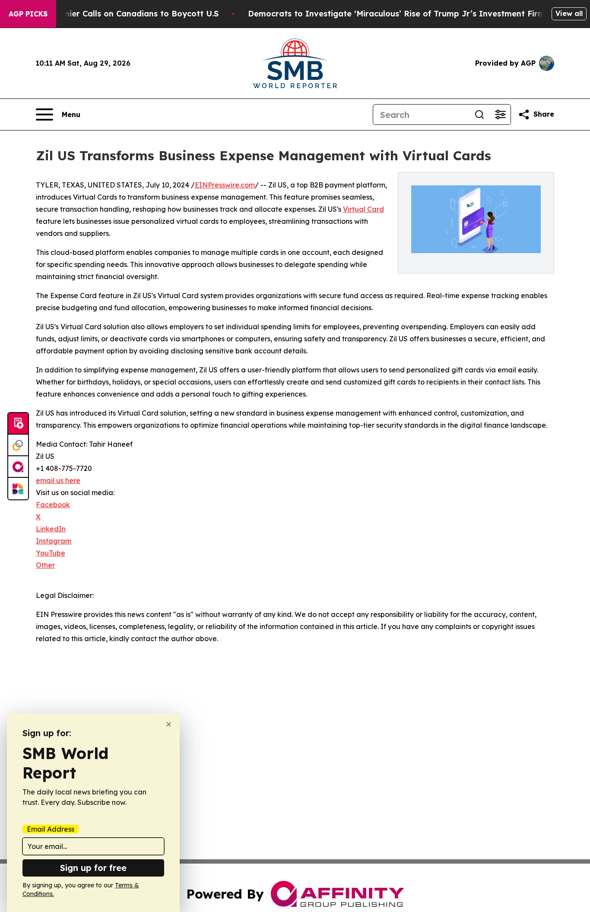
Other (45, 565)
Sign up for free (93, 867)
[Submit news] (18, 424)
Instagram (53, 541)
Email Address (50, 829)
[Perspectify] (18, 445)
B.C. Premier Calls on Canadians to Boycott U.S (125, 14)
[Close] (169, 724)
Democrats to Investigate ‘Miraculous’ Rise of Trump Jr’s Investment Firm (396, 14)
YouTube (50, 553)
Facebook (53, 504)
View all (569, 13)
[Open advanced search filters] (500, 114)
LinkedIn (51, 528)
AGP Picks (28, 14)
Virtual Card (363, 209)
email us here (58, 480)
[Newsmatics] (18, 488)
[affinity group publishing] (18, 467)
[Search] (479, 114)
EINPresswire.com (225, 185)
